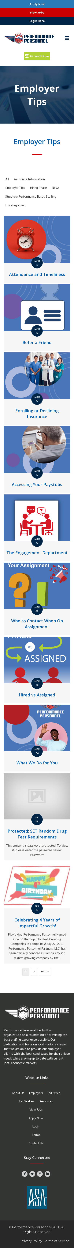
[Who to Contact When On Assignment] (37, 599)
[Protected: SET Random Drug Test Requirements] (37, 816)
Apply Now (36, 1118)
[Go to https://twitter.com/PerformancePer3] (32, 1174)
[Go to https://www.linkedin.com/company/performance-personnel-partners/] (47, 1174)
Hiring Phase (38, 188)
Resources (46, 1101)
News (55, 188)
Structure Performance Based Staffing (30, 196)
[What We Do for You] (37, 738)
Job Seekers (26, 1101)
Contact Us (36, 1143)
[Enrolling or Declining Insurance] (37, 388)
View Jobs (36, 1109)
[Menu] (67, 38)
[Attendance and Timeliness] (37, 249)
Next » (45, 971)
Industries (54, 1093)
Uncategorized (15, 205)
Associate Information (29, 179)
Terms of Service (56, 1241)
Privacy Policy (31, 1241)
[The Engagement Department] (37, 527)
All (7, 179)
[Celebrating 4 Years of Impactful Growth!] (37, 912)
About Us (18, 1093)
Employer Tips (15, 188)
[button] (37, 4)
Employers (36, 1093)
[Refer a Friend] (37, 317)
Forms (36, 1135)
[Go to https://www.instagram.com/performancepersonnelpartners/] (40, 1174)
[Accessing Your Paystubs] (37, 459)
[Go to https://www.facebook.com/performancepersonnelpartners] (25, 1174)
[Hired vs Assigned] (37, 670)
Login (35, 1126)
